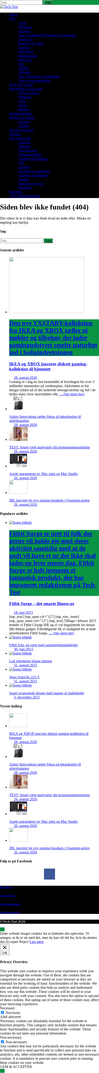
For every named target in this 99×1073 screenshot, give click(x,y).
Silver (22, 105)
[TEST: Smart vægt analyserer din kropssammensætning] (18, 439)
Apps (22, 23)
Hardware (25, 39)
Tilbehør (24, 72)
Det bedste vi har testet (25, 89)
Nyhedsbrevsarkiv (10, 912)
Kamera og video (31, 43)
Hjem (13, 14)
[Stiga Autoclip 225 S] (20, 669)
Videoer (15, 134)
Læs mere (36, 942)
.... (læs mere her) (71, 394)
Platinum (24, 97)
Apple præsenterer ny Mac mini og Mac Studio (43, 474)
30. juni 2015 (23, 649)
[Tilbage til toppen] (2, 929)
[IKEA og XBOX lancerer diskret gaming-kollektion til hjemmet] (46, 312)
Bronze (23, 109)
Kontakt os (6, 887)
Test (12, 19)
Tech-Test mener (21, 85)
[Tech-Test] (9, 7)
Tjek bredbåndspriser (24, 196)
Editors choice (28, 93)
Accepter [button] (11, 942)
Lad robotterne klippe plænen (30, 661)
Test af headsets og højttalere (39, 76)
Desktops (25, 27)
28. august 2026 (25, 378)
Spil (21, 64)
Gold (22, 101)
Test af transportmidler (34, 80)
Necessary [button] (7, 1008)
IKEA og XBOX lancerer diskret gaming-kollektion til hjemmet (53, 345)
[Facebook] (49, 874)
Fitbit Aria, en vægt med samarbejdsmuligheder (43, 645)
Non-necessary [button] (11, 1037)
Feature (23, 122)
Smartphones (27, 56)
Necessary (13, 1013)
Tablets (23, 68)
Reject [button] (24, 942)
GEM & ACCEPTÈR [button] (16, 1067)
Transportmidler (20, 113)
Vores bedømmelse (10, 904)
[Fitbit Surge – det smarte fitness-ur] (20, 522)
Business (15, 192)
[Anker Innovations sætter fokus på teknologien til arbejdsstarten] (18, 409)
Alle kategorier (20, 138)
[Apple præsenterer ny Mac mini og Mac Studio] (18, 466)
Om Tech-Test (7, 895)
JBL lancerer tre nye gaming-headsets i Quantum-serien (49, 500)
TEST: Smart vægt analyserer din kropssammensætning (49, 447)
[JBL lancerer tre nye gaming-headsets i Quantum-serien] (18, 492)
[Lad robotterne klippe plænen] (20, 653)
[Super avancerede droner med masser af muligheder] (20, 685)
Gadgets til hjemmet (32, 159)
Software (25, 60)
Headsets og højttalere (34, 171)
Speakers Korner (21, 130)
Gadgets (24, 31)
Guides (23, 126)
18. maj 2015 (23, 612)
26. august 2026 (25, 451)
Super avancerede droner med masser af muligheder (46, 693)
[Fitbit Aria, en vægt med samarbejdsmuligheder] (20, 637)
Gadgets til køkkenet (33, 175)
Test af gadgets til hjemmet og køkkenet (47, 35)
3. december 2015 (27, 697)
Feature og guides (22, 118)
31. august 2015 (25, 665)
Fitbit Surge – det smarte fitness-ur (53, 568)
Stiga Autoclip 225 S (24, 677)
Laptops (24, 47)
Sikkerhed (25, 52)
